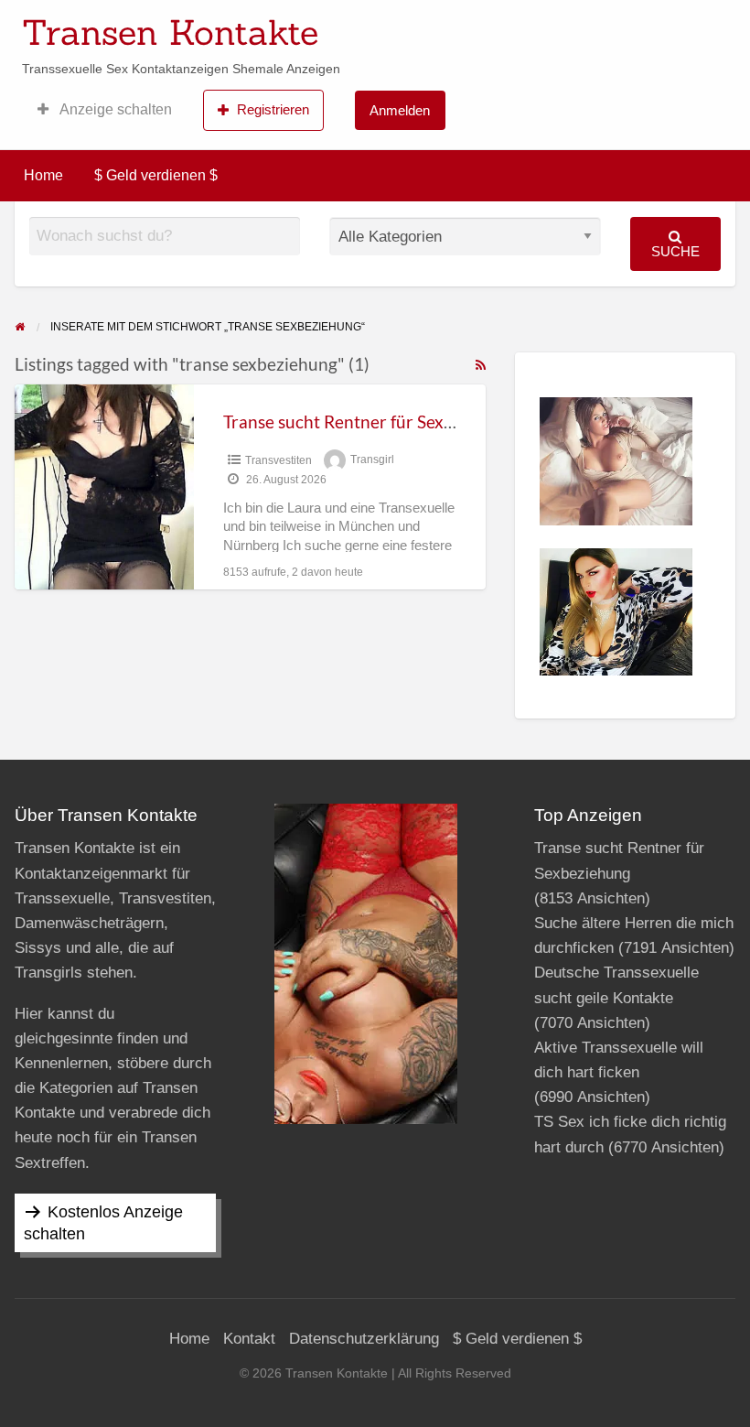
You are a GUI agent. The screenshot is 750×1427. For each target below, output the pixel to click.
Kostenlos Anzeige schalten (103, 1223)
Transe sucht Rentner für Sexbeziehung (373, 421)
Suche (675, 251)
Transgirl (372, 460)
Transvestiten (278, 460)
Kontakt (249, 1338)
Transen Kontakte (170, 32)
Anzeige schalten (114, 109)
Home (43, 175)
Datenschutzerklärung (364, 1338)
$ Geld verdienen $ (156, 175)
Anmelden (400, 110)
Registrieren (273, 109)
